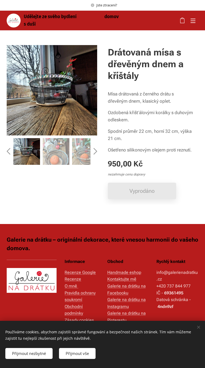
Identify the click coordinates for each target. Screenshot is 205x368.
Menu (193, 20)
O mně (71, 286)
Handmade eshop (124, 272)
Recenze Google (80, 272)
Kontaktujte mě (121, 279)
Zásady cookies (79, 320)
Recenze (73, 279)
